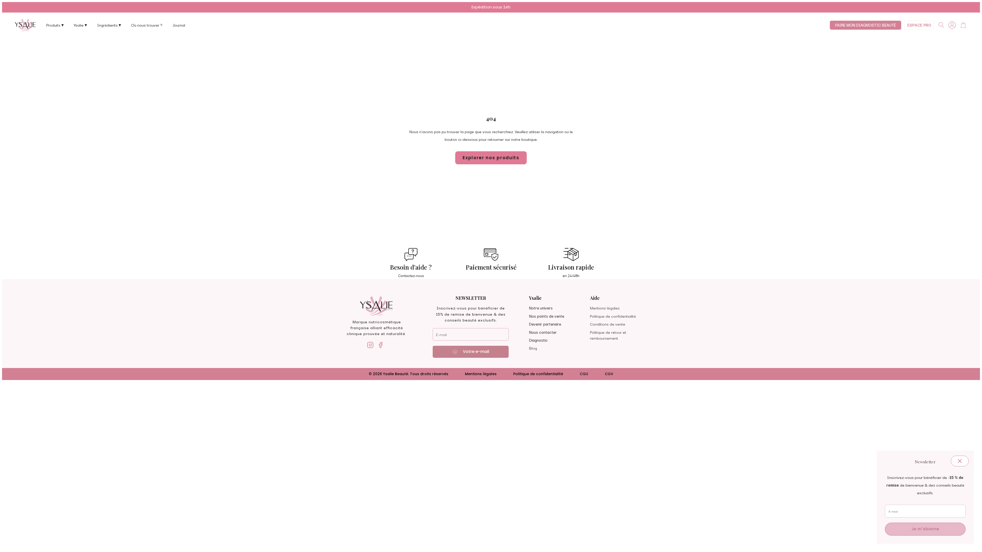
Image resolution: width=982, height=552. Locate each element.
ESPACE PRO (919, 25)
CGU (584, 373)
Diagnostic (538, 340)
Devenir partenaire (545, 324)
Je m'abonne (925, 529)
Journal (179, 25)
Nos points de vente (546, 316)
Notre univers (541, 308)
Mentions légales (605, 308)
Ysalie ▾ (80, 25)
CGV (609, 373)
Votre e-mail (476, 351)
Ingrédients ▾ (109, 25)
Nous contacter (543, 332)
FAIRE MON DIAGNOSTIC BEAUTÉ (865, 25)
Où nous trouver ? (146, 25)
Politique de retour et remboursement (608, 335)
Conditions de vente (607, 324)
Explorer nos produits (491, 158)
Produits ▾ (55, 25)
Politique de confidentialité (613, 316)
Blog (533, 348)
